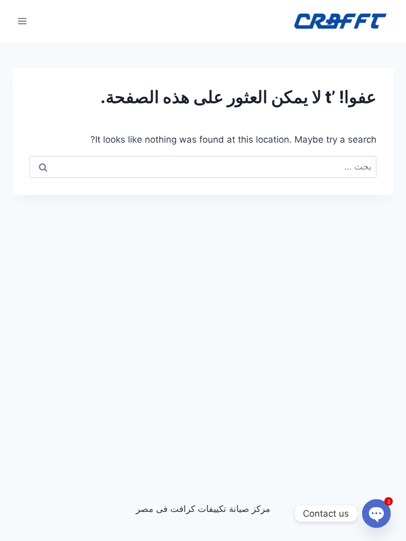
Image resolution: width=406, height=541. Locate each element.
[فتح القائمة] (22, 21)
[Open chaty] (376, 513)
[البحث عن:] (203, 166)
